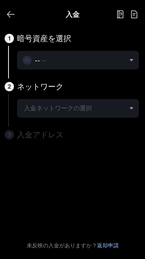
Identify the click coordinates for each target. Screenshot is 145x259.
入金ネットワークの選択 (58, 108)
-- (44, 60)
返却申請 (108, 245)
